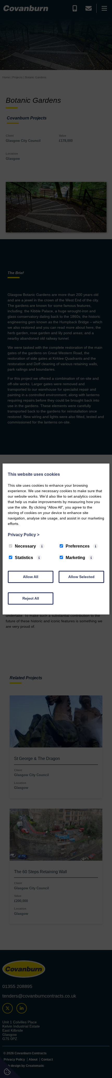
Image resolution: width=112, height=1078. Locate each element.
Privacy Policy (23, 534)
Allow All (30, 577)
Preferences (78, 546)
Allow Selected (81, 577)
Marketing (75, 557)
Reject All (30, 598)
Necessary (25, 546)
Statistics (24, 557)
